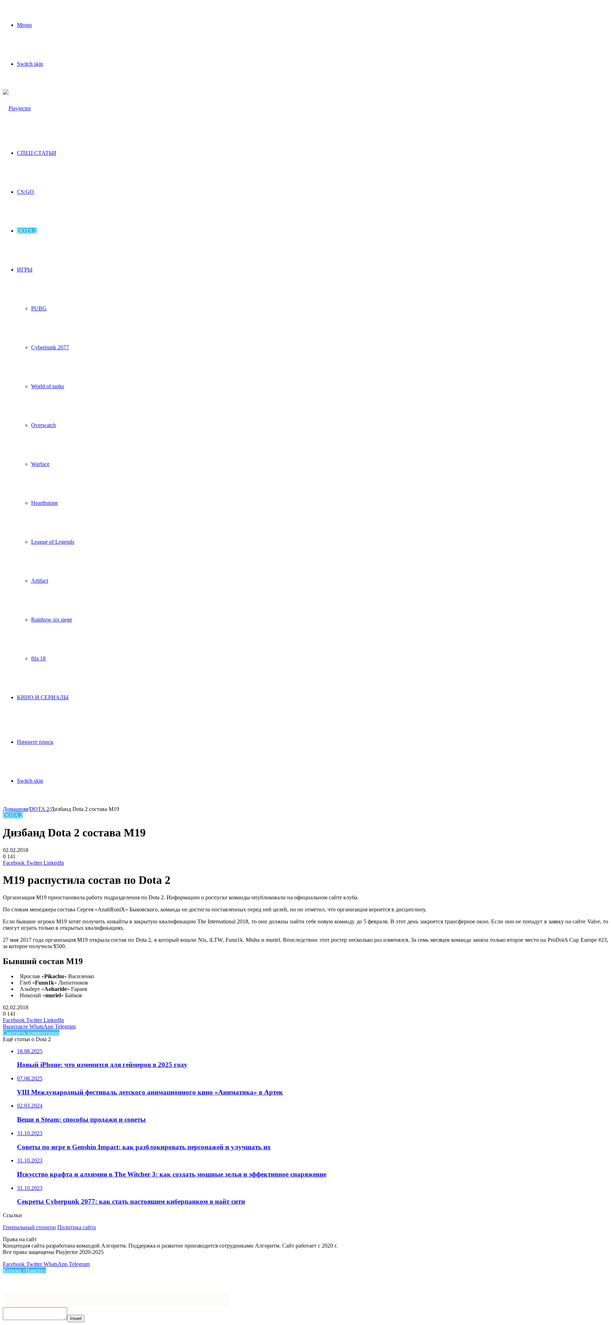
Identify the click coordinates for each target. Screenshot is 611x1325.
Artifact (39, 581)
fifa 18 (38, 658)
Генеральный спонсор (29, 1227)
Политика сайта (76, 1227)
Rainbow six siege (51, 620)
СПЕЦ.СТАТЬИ (36, 153)
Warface (40, 464)
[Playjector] (17, 108)
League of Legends (52, 542)
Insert (76, 1318)
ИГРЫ (25, 270)
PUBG (39, 308)
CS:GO (25, 192)
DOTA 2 (27, 231)
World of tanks (47, 386)
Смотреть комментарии (31, 1033)
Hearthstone (44, 503)
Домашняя (15, 809)
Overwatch (43, 425)
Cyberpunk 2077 (50, 347)
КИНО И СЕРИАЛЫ (43, 697)
